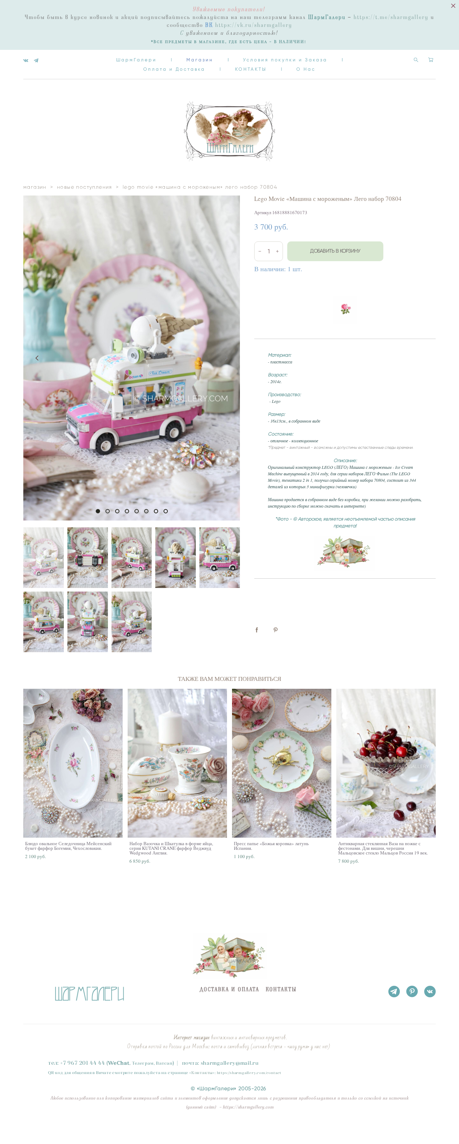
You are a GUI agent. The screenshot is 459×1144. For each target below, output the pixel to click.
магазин (35, 187)
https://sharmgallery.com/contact (249, 1072)
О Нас (306, 69)
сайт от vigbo (37, 1127)
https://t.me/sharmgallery (391, 17)
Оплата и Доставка (174, 69)
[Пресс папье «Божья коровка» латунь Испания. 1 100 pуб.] (281, 763)
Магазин (199, 59)
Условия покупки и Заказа (285, 59)
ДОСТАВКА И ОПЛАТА (229, 989)
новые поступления (84, 187)
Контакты (202, 1072)
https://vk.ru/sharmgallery (253, 25)
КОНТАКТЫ (251, 69)
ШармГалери (136, 59)
